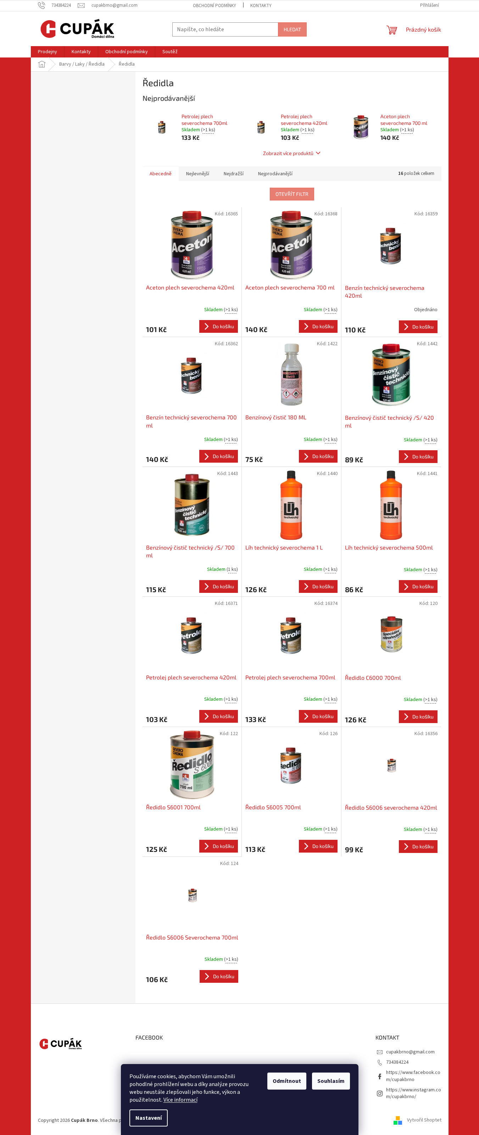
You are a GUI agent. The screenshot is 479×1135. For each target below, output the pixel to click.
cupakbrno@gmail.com (410, 1052)
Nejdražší (234, 173)
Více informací (180, 1100)
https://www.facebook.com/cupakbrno (413, 1076)
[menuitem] (47, 51)
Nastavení (148, 1118)
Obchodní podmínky (214, 5)
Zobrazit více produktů (288, 153)
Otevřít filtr (291, 194)
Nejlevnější (197, 173)
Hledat (292, 29)
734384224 (397, 1062)
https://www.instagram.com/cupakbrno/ (413, 1093)
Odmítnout (287, 1081)
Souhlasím (331, 1081)
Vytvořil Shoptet (424, 1120)
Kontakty (261, 5)
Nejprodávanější (275, 173)
